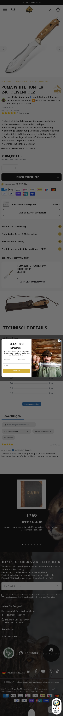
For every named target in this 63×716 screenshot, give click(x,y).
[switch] (56, 711)
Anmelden (16, 371)
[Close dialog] (59, 340)
